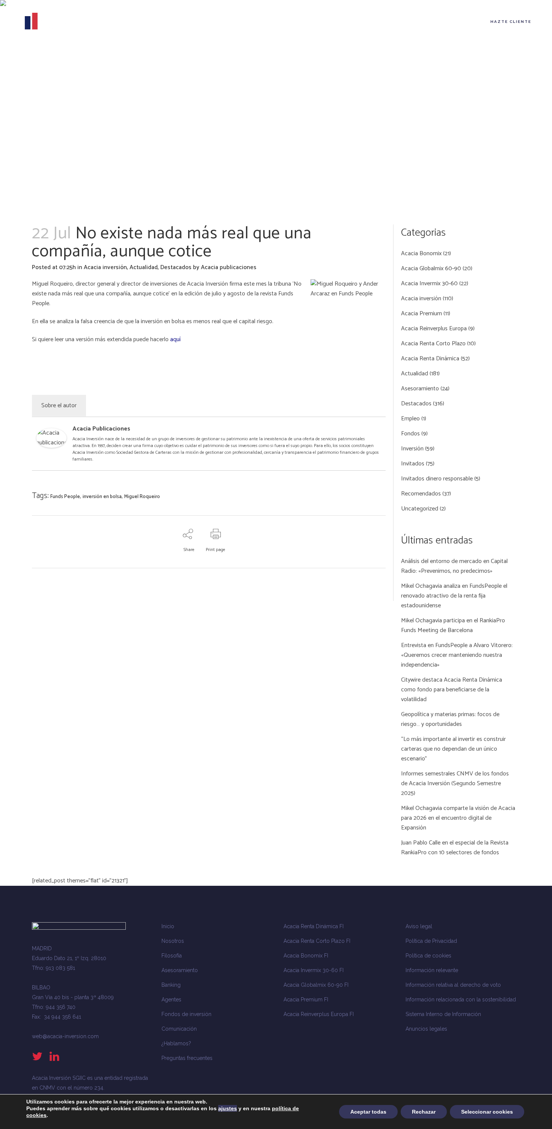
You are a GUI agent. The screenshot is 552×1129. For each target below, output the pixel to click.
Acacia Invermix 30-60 (429, 283)
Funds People (65, 497)
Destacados (176, 267)
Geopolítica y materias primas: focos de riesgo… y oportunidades (450, 719)
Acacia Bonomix (421, 253)
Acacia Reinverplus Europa (434, 329)
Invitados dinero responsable (437, 479)
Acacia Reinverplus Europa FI (319, 1014)
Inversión (412, 449)
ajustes (227, 1108)
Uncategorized (419, 509)
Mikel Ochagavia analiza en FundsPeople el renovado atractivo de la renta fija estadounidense (454, 596)
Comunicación (179, 1029)
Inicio (167, 926)
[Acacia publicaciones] (51, 446)
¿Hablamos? (176, 1043)
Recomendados (421, 494)
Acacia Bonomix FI (306, 956)
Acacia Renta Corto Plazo (433, 344)
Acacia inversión (105, 267)
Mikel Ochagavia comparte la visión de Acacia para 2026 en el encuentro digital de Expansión (458, 818)
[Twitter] (376, 430)
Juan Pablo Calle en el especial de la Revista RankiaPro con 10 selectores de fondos (454, 848)
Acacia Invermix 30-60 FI (314, 970)
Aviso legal (419, 926)
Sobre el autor (59, 405)
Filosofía (171, 956)
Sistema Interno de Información (443, 1014)
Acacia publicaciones (228, 267)
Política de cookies (428, 956)
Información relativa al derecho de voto (453, 985)
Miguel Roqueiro (142, 497)
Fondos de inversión (186, 1014)
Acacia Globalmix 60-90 (431, 268)
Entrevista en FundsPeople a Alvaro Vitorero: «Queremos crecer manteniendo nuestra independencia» (457, 655)
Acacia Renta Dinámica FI (314, 926)
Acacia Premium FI (306, 1000)
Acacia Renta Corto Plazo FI (317, 941)
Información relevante (432, 970)
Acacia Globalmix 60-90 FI (316, 985)
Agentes (171, 1000)
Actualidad (144, 267)
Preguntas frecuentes (187, 1058)
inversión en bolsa (102, 497)
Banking (171, 985)
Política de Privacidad (431, 941)
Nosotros (172, 941)
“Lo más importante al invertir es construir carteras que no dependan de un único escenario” (453, 749)
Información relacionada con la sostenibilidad (461, 1000)
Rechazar (424, 1112)
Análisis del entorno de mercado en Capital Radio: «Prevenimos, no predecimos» (454, 566)
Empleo (410, 419)
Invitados (412, 464)
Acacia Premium (421, 314)
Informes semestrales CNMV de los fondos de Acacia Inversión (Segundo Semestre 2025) (455, 783)
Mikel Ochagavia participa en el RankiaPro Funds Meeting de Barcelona (453, 625)
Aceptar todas (368, 1112)
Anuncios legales (426, 1029)
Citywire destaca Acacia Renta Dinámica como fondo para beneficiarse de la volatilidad (451, 689)
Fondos (410, 434)
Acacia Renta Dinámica (430, 359)
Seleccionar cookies (487, 1112)
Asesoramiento (420, 389)
